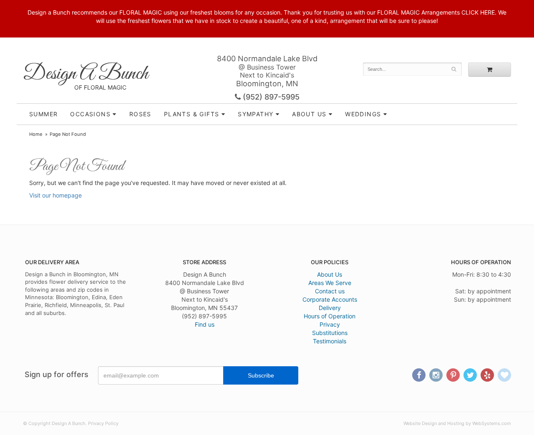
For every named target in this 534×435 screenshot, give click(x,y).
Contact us (330, 291)
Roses (140, 114)
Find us (204, 324)
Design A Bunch (85, 74)
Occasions (90, 114)
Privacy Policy (103, 423)
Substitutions (330, 332)
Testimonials (329, 341)
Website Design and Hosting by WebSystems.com (457, 423)
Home (36, 134)
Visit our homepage (55, 195)
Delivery (330, 307)
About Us (329, 274)
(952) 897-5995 (270, 96)
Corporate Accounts (329, 299)
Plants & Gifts (191, 114)
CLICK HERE (478, 12)
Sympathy (255, 114)
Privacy (330, 324)
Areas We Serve (329, 282)
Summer (43, 114)
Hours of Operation (329, 316)
